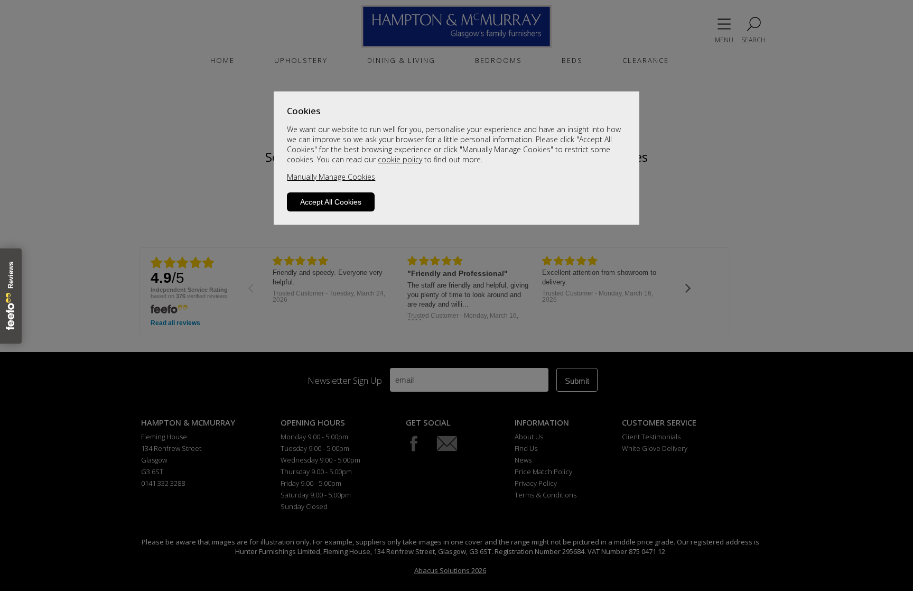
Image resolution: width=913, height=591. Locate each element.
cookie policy (400, 159)
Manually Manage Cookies (331, 177)
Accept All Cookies (330, 202)
